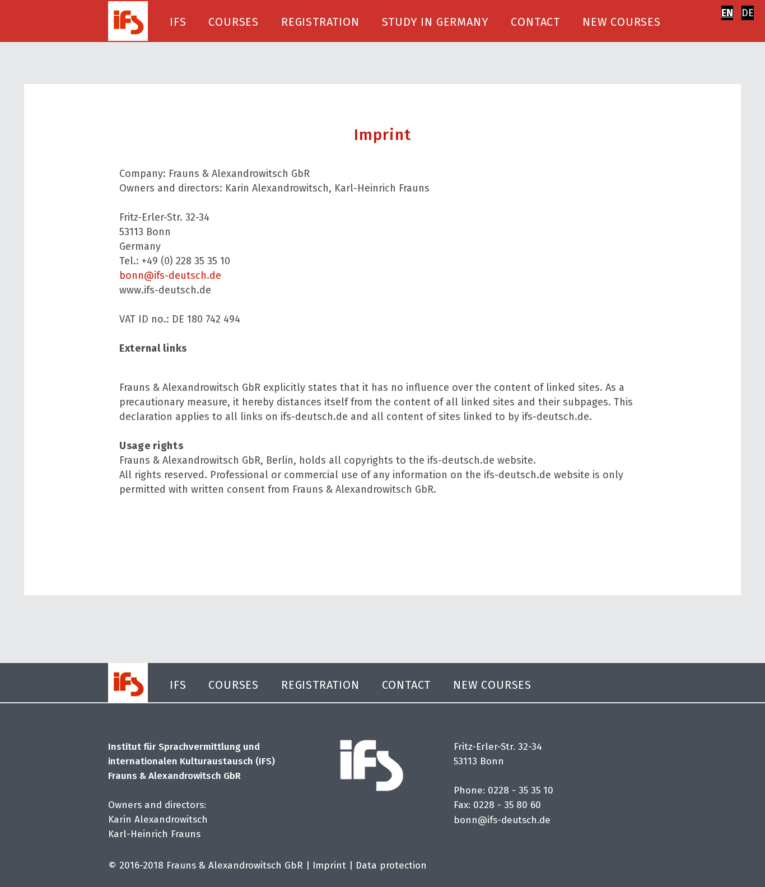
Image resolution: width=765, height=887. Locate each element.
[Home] (128, 20)
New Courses (621, 22)
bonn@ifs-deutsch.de (170, 275)
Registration (320, 22)
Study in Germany (435, 22)
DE (747, 13)
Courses (233, 22)
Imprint (329, 865)
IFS (178, 22)
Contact (535, 22)
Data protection (391, 865)
